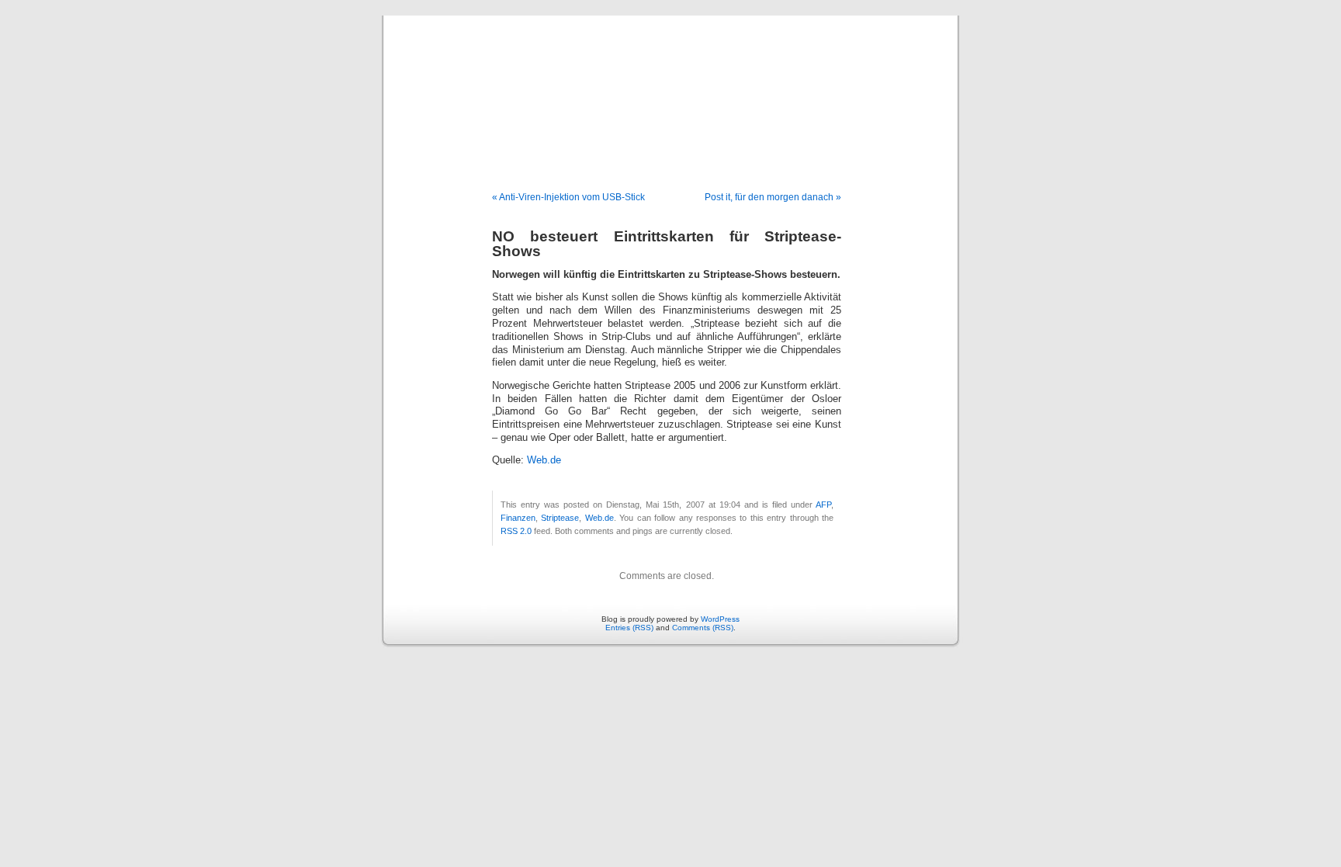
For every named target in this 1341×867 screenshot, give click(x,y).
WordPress (720, 619)
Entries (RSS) (629, 627)
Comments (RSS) (702, 627)
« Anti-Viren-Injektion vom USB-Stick (568, 197)
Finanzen (518, 517)
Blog (670, 87)
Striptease (560, 517)
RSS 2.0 (516, 531)
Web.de (544, 460)
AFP (823, 504)
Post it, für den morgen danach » (773, 197)
